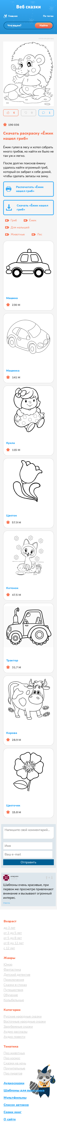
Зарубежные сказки (18, 1026)
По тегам (48, 16)
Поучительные (14, 1068)
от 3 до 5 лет (13, 933)
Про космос (12, 1058)
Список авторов (16, 1105)
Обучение (11, 995)
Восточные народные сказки (25, 1021)
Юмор (8, 964)
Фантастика (12, 969)
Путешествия (13, 990)
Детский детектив (17, 974)
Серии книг (13, 1112)
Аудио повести (14, 1037)
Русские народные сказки (22, 1016)
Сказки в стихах (15, 985)
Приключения (14, 980)
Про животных (14, 1053)
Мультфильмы (15, 1097)
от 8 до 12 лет (14, 943)
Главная (12, 16)
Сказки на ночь (15, 1063)
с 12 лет (9, 948)
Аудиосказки (14, 1083)
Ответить (6, 903)
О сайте (10, 1119)
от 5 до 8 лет (13, 938)
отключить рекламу (46, 38)
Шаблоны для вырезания (24, 1090)
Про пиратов (13, 1073)
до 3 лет (9, 928)
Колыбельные (14, 1000)
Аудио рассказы (15, 1031)
